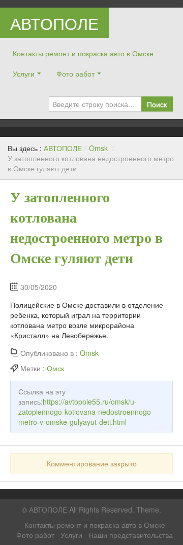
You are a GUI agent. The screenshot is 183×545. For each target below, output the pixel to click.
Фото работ (75, 73)
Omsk (98, 148)
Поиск (157, 104)
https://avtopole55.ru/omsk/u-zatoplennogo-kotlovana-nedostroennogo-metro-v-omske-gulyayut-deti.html (86, 411)
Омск (55, 368)
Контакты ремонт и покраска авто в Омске (83, 53)
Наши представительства (130, 535)
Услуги (24, 73)
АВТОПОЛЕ (54, 22)
